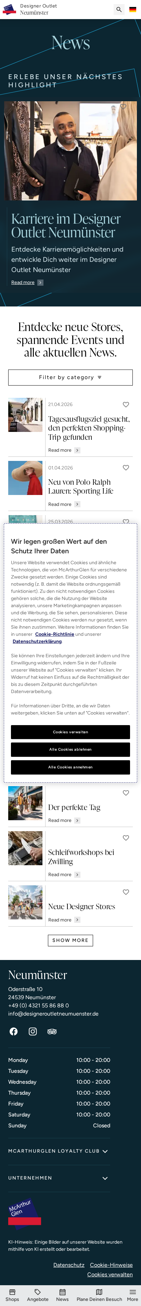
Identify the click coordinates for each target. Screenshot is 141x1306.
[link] (38, 9)
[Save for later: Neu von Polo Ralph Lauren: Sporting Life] (126, 468)
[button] (123, 107)
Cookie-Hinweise (111, 1265)
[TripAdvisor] (52, 1031)
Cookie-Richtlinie (54, 634)
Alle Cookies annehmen (70, 767)
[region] (70, 653)
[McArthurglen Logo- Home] (9, 9)
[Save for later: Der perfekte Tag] (126, 793)
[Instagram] (32, 1031)
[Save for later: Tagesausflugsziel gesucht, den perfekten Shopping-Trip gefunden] (126, 405)
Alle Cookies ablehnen (70, 749)
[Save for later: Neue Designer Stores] (126, 892)
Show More (70, 940)
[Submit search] (119, 9)
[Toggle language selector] (132, 9)
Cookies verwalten (110, 1274)
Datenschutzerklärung (37, 641)
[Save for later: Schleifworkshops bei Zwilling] (126, 838)
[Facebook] (13, 1031)
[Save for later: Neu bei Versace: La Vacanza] (126, 522)
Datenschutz (69, 1265)
